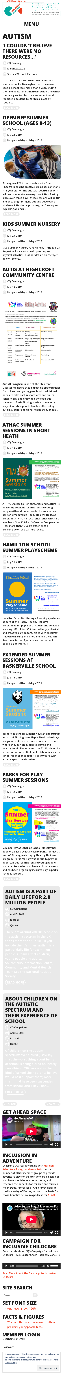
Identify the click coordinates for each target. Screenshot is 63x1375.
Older (12, 1104)
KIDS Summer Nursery (31, 224)
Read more (12, 108)
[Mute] (51, 1144)
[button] (31, 9)
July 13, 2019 (14, 791)
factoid (14, 920)
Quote (14, 925)
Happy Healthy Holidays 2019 (24, 140)
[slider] (54, 1265)
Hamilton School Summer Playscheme (29, 547)
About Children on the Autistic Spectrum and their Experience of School (31, 1009)
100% (16, 1308)
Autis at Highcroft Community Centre (28, 272)
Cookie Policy (11, 1362)
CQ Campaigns (15, 63)
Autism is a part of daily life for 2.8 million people (30, 897)
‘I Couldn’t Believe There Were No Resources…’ (27, 51)
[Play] (6, 1144)
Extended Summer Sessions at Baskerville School (29, 660)
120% (33, 1308)
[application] (31, 1131)
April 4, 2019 (17, 1033)
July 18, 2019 (14, 286)
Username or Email (14, 1339)
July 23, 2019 (14, 135)
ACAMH (52, 1195)
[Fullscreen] (56, 1144)
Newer (50, 1104)
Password (8, 1347)
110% (24, 1308)
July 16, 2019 (14, 677)
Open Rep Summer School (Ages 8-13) (27, 120)
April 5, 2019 (17, 914)
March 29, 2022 (16, 68)
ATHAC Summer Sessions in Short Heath (26, 430)
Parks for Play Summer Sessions (25, 777)
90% (9, 1308)
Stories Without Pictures (22, 74)
